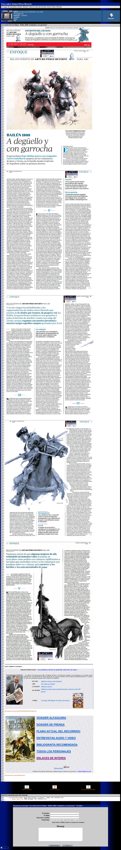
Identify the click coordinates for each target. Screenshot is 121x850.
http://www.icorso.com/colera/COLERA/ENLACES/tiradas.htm (20, 711)
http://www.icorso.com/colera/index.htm (15, 775)
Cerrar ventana (54, 789)
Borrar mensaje (27, 789)
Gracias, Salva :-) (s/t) (17, 799)
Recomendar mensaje (88, 789)
